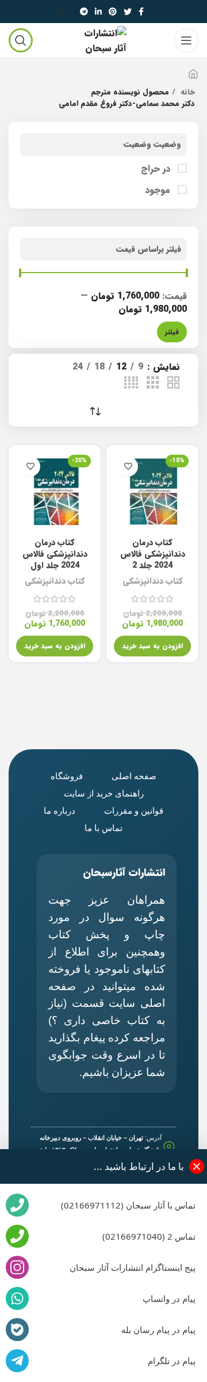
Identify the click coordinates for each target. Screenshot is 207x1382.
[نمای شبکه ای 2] (173, 383)
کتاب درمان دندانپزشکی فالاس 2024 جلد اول (54, 554)
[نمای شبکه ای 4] (131, 383)
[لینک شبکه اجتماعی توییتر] (127, 11)
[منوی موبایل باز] (186, 40)
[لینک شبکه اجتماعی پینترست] (112, 11)
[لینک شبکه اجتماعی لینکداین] (98, 11)
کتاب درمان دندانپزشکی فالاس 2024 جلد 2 (152, 554)
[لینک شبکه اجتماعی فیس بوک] (141, 11)
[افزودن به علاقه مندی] (128, 466)
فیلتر (172, 331)
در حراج (157, 169)
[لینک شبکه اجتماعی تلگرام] (83, 11)
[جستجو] (63, 11)
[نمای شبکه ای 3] (153, 383)
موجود (159, 190)
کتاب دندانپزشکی (152, 581)
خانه (186, 92)
